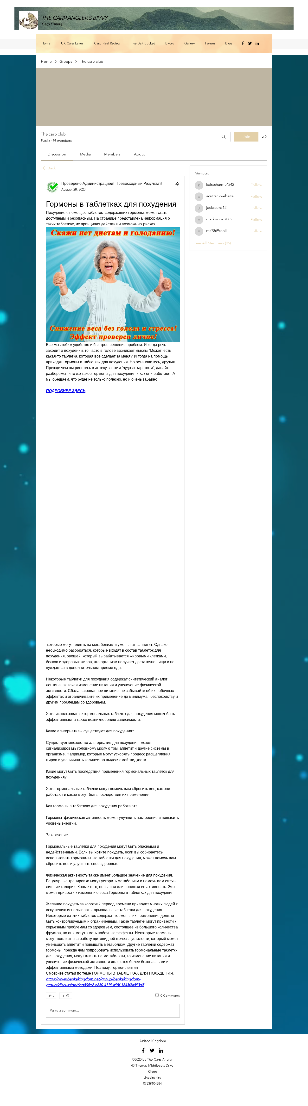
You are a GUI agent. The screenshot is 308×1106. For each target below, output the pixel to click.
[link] (57, 154)
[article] (113, 600)
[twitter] (250, 43)
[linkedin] (257, 43)
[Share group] (264, 136)
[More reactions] (65, 996)
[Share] (177, 184)
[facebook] (242, 43)
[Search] (223, 137)
